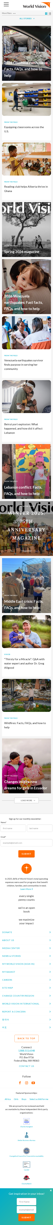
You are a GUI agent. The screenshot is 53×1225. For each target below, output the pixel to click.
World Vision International (20, 1003)
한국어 (5, 1019)
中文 (4, 1027)
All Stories (26, 18)
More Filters (7, 13)
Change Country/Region (18, 995)
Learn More (26, 889)
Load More (26, 800)
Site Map (7, 987)
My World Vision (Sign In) (18, 964)
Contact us (26, 1066)
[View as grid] (46, 13)
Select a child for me (39, 1099)
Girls (16, 1099)
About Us (8, 940)
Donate (7, 932)
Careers (7, 979)
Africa (8, 1099)
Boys (24, 1099)
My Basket (8, 971)
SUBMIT (26, 1217)
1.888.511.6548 (26, 1050)
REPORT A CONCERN (14, 1011)
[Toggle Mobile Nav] (6, 4)
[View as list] (50, 13)
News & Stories (11, 956)
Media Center (11, 948)
